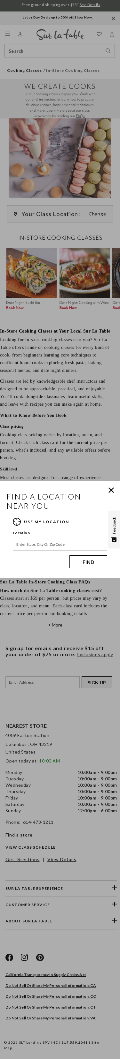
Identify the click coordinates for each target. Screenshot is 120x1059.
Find (88, 562)
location (21, 532)
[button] (112, 490)
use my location (46, 521)
